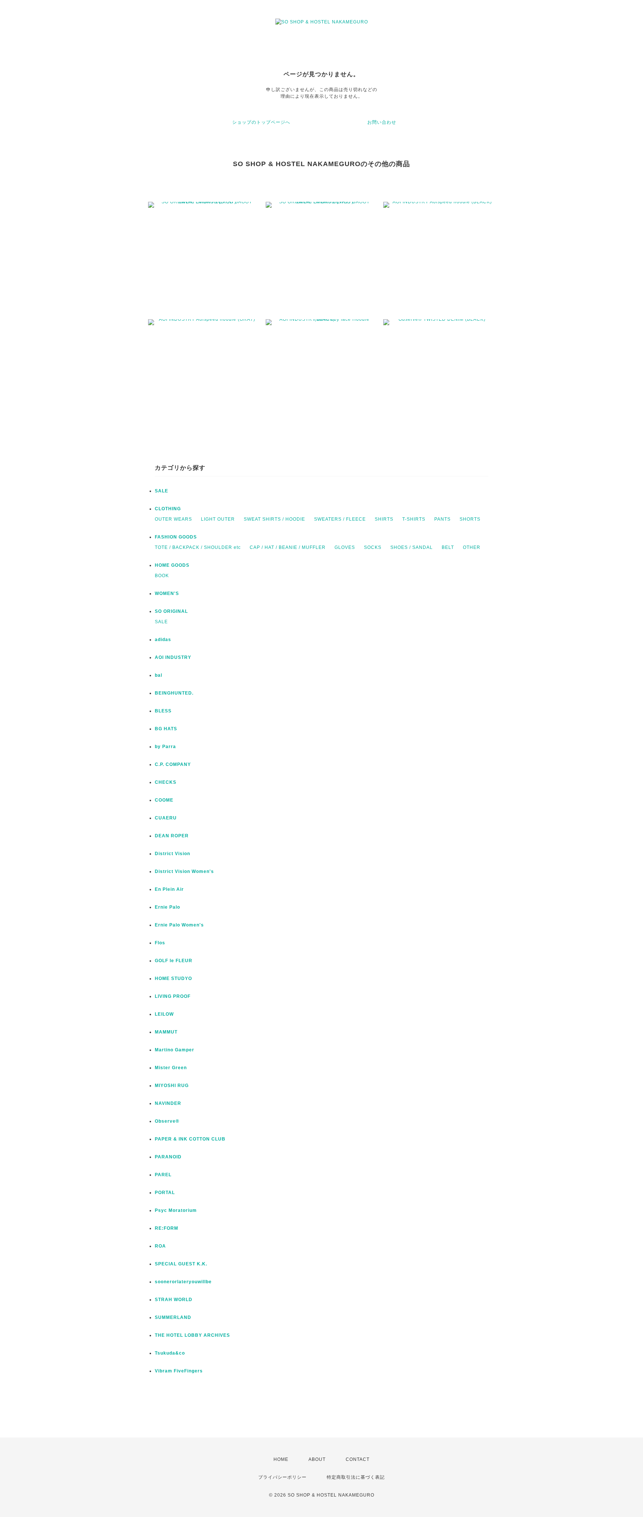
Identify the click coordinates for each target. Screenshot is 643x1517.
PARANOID (168, 1156)
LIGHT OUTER (218, 519)
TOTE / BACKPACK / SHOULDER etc (198, 547)
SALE (161, 491)
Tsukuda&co (170, 1353)
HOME (280, 1459)
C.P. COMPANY (173, 764)
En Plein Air (169, 889)
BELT (448, 547)
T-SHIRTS (413, 519)
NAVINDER (168, 1103)
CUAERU (166, 818)
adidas (163, 639)
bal (158, 675)
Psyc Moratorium (176, 1210)
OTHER (471, 547)
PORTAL (165, 1192)
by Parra (165, 746)
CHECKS (165, 782)
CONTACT (358, 1459)
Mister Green (171, 1067)
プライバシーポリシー (282, 1477)
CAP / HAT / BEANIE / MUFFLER (288, 547)
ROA (160, 1246)
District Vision (172, 853)
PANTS (442, 519)
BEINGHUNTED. (174, 693)
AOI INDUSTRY (173, 657)
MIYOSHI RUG (172, 1085)
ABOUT (317, 1459)
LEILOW (164, 1014)
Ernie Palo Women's (179, 925)
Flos (160, 942)
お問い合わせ (381, 122)
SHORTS (470, 519)
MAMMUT (166, 1032)
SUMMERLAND (173, 1317)
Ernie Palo (167, 907)
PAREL (163, 1174)
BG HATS (166, 728)
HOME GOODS (172, 565)
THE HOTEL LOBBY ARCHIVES (192, 1335)
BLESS (163, 711)
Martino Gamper (174, 1049)
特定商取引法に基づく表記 (356, 1477)
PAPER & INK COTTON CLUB (190, 1139)
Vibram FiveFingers (179, 1371)
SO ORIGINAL (171, 611)
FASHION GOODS (176, 537)
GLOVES (345, 547)
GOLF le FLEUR (173, 960)
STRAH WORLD (173, 1299)
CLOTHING (168, 508)
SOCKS (372, 547)
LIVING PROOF (173, 996)
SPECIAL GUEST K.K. (181, 1264)
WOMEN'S (167, 593)
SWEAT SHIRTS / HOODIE (274, 519)
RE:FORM (166, 1228)
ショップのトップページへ (261, 122)
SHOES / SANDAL (411, 547)
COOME (164, 800)
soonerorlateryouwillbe (183, 1281)
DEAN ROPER (172, 835)
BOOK (162, 575)
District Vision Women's (184, 871)
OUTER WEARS (173, 519)
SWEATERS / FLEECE (340, 519)
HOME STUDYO (173, 978)
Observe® (167, 1121)
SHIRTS (384, 519)
